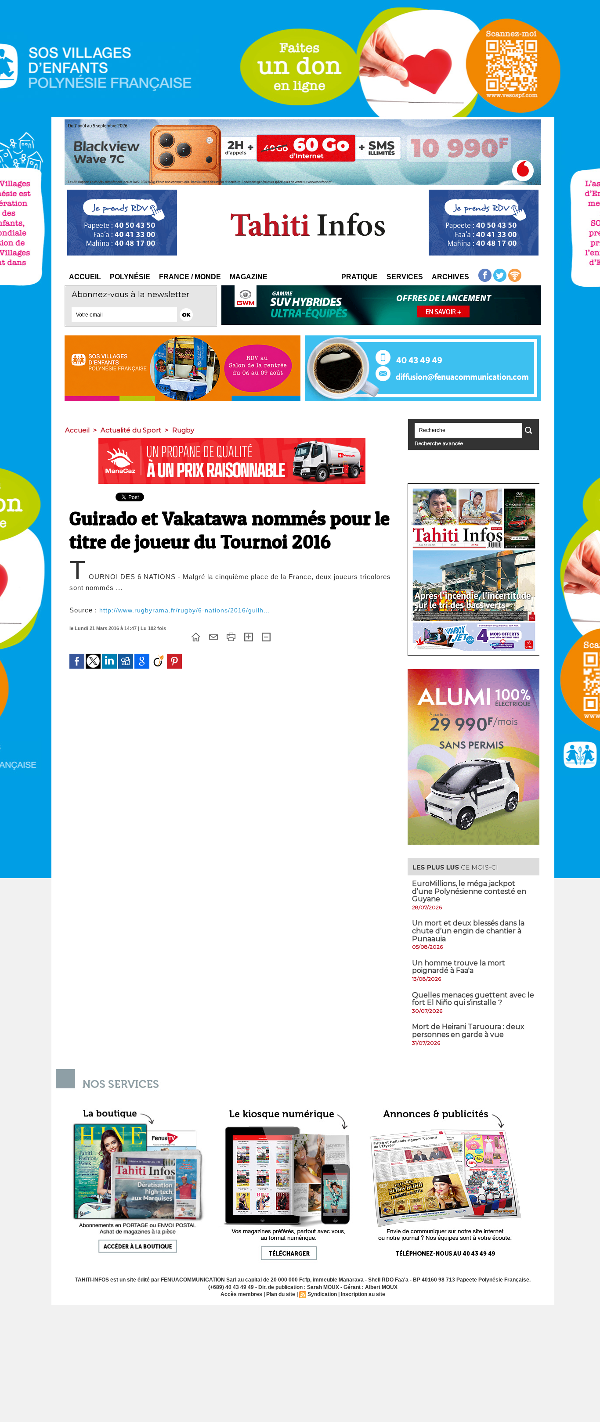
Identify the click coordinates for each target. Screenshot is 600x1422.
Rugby (183, 430)
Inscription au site (363, 1294)
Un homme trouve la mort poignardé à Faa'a (458, 967)
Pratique (359, 277)
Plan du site (280, 1294)
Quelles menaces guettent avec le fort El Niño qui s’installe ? (473, 999)
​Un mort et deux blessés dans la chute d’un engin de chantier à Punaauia (468, 931)
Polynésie (130, 277)
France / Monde (190, 277)
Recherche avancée (439, 443)
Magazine (248, 277)
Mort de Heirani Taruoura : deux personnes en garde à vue (468, 1030)
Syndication (322, 1294)
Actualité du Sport (131, 430)
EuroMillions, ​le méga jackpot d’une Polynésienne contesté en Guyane (469, 891)
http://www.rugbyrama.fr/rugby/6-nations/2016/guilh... (184, 610)
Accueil (85, 277)
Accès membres (241, 1294)
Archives (450, 277)
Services (405, 277)
